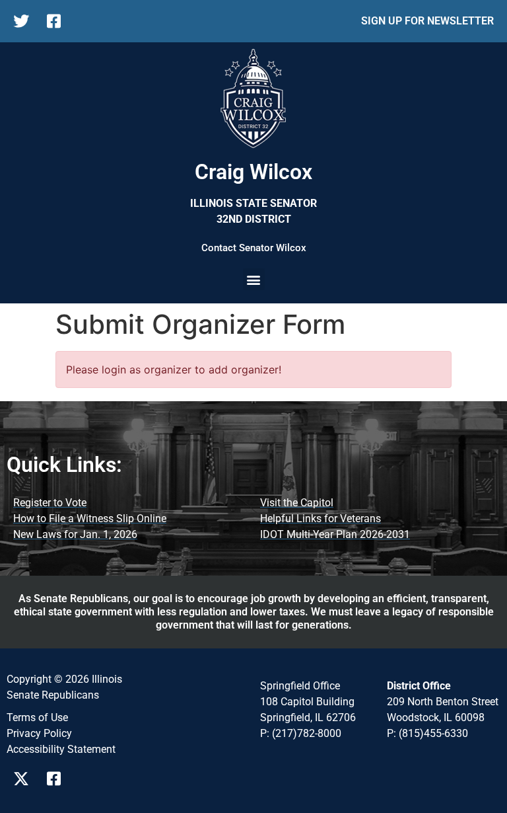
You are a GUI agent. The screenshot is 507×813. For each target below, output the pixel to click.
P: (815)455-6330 (427, 733)
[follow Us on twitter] (24, 21)
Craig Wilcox (253, 171)
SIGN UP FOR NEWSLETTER (427, 21)
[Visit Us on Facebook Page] (58, 779)
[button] (254, 279)
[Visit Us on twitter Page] (24, 779)
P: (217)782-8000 (300, 733)
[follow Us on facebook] (58, 21)
